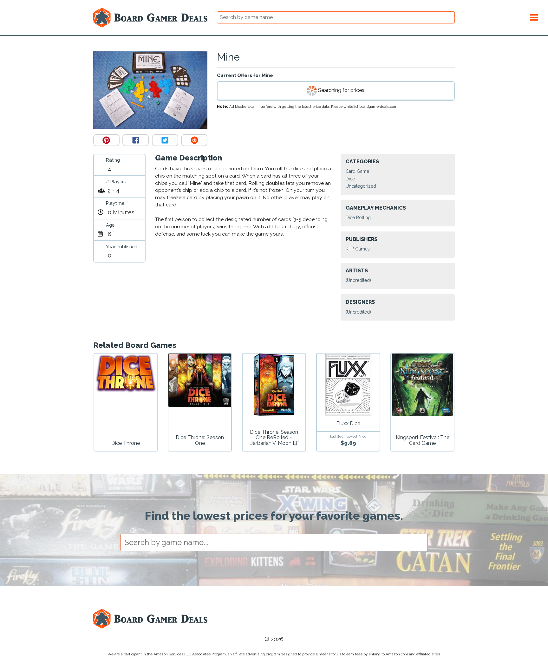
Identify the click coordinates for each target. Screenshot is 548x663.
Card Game (357, 171)
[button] (533, 16)
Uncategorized (361, 186)
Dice (350, 178)
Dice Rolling (358, 217)
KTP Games (358, 248)
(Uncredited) (358, 280)
